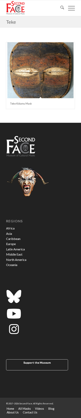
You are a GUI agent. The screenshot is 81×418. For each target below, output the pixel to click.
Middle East (14, 254)
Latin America (15, 249)
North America (16, 259)
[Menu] (69, 8)
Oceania (11, 265)
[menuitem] (60, 8)
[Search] (60, 8)
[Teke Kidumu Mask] (40, 70)
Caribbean (13, 239)
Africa (10, 228)
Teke (11, 22)
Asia (9, 233)
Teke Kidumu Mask (21, 103)
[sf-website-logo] (33, 8)
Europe (11, 244)
